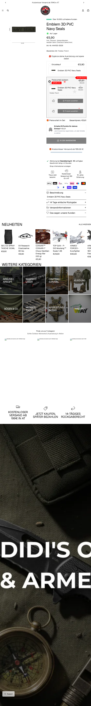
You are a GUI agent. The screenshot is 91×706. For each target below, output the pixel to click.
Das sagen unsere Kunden (62, 213)
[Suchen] (7, 10)
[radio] (66, 68)
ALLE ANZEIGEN (85, 224)
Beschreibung (56, 192)
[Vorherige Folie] (5, 2)
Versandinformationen (60, 207)
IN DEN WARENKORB (68, 140)
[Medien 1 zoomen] (22, 30)
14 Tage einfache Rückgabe (63, 202)
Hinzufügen (48, 240)
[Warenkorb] (88, 10)
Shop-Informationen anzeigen (60, 166)
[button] (66, 100)
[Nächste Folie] (83, 2)
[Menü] (2, 10)
